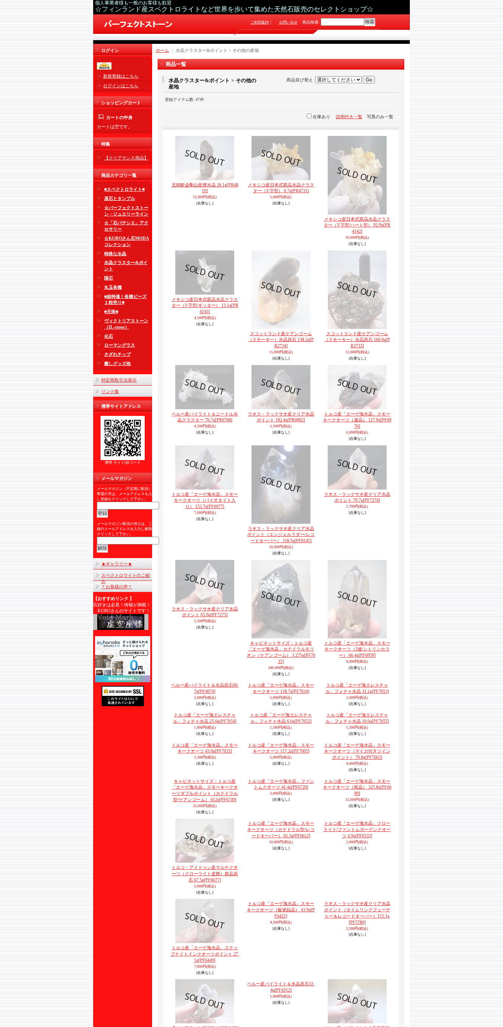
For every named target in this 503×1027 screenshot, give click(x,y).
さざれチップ (117, 354)
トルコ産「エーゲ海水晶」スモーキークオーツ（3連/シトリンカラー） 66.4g (357, 649)
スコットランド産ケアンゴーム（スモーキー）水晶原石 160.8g (357, 340)
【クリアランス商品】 (126, 158)
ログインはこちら (120, 85)
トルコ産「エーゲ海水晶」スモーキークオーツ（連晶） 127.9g (357, 420)
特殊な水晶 (115, 253)
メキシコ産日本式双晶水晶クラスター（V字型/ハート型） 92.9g (357, 225)
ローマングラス (119, 345)
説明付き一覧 (349, 116)
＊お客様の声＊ (116, 586)
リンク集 (110, 391)
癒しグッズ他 (117, 363)
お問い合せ (288, 22)
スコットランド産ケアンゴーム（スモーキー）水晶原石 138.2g (281, 340)
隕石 (108, 278)
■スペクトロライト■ (124, 189)
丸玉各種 (113, 287)
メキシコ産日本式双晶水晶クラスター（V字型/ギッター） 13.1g (205, 306)
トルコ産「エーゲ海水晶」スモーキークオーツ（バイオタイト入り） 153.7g (205, 500)
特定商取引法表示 (119, 380)
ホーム (162, 50)
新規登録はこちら (120, 76)
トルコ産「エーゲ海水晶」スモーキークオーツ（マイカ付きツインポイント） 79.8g (357, 918)
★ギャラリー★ (116, 564)
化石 (108, 336)
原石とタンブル (119, 198)
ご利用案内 (259, 22)
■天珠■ (111, 311)
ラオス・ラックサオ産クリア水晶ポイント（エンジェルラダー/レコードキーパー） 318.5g (280, 535)
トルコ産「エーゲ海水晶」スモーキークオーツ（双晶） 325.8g (357, 954)
